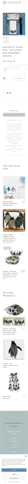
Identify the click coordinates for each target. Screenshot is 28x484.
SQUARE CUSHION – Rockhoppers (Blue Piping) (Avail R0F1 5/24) (10, 203)
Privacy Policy (16, 481)
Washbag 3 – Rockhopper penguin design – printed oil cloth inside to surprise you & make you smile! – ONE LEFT (10, 274)
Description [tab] (14, 110)
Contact (14, 447)
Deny (14, 474)
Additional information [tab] (14, 114)
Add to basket (18, 78)
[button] (26, 456)
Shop (14, 444)
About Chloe (14, 441)
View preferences (14, 478)
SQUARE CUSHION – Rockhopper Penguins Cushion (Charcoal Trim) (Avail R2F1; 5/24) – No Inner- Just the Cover (9, 238)
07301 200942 (14, 426)
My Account (14, 452)
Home (14, 438)
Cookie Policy (10, 481)
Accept (14, 470)
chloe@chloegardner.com (14, 423)
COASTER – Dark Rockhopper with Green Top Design (10, 365)
